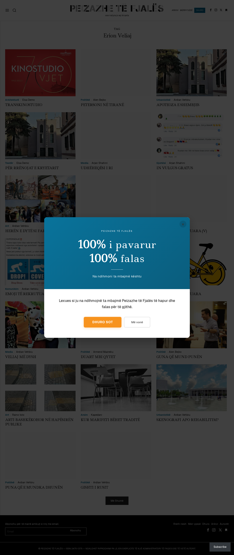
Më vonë (137, 322)
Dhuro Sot (102, 322)
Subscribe (220, 547)
